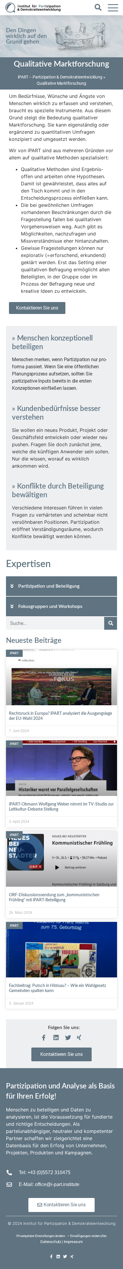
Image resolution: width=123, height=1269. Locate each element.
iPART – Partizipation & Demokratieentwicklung (60, 77)
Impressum (73, 1241)
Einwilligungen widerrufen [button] (88, 1236)
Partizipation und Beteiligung (48, 586)
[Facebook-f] (51, 1257)
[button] (98, 7)
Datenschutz (50, 1241)
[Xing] (72, 1257)
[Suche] (110, 623)
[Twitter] (65, 1257)
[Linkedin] (58, 1257)
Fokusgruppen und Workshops (50, 606)
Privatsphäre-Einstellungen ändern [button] (40, 1236)
